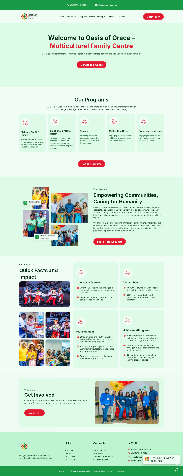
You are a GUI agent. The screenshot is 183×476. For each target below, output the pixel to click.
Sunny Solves (118, 471)
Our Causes (70, 456)
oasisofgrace (136, 457)
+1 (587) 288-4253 (78, 5)
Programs (96, 100)
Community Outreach (103, 456)
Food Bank (98, 453)
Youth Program (99, 450)
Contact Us (70, 459)
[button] (104, 16)
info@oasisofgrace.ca (107, 5)
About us (69, 450)
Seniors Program (100, 459)
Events (68, 453)
